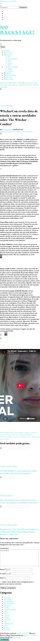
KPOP (9, 61)
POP (9, 57)
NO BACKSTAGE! (17, 30)
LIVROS (8, 73)
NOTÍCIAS (9, 53)
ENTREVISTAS (11, 75)
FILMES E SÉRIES (12, 67)
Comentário (4, 548)
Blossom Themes (29, 635)
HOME (8, 51)
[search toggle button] (0, 5)
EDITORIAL (9, 79)
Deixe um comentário (25, 131)
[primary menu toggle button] (0, 44)
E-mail (2, 574)
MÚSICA (9, 55)
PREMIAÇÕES (8, 624)
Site (1, 578)
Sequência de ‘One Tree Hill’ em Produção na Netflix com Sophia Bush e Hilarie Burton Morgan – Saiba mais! (19, 531)
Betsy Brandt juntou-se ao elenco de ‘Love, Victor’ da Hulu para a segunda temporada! (18, 501)
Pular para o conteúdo (8, 1)
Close (3, 47)
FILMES (10, 71)
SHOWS (7, 630)
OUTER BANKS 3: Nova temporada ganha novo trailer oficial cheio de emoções (18, 471)
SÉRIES (10, 69)
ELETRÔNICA (12, 59)
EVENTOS (7, 605)
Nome (2, 569)
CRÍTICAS (9, 77)
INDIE (9, 65)
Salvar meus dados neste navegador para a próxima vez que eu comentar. (17, 583)
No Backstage (8, 129)
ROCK (9, 63)
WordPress (17, 637)
